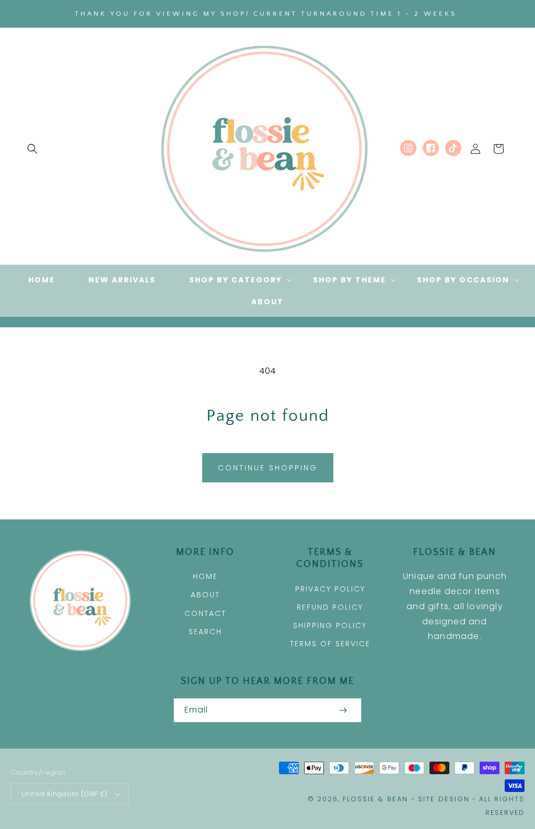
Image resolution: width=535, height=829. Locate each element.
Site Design (444, 799)
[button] (32, 148)
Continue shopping (268, 468)
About (205, 594)
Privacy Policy (330, 589)
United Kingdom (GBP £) (64, 794)
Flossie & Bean (375, 799)
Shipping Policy (330, 625)
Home (205, 576)
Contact (205, 613)
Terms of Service (330, 643)
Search (205, 631)
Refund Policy (330, 607)
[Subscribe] (342, 710)
